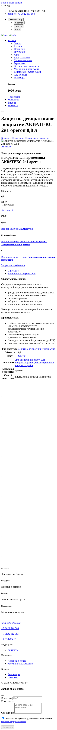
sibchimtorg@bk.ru (11, 623)
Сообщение (7, 712)
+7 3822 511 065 (10, 633)
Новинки (13, 677)
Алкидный (7, 210)
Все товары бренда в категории (24, 243)
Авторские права (17, 660)
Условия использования (20, 663)
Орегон (22, 356)
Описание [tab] (13, 270)
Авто (17, 29)
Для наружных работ (30, 361)
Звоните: (13, 13)
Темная (18, 26)
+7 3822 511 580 (26, 13)
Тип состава (7, 204)
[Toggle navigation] (2, 111)
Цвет (4, 201)
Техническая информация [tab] (21, 273)
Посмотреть (14, 96)
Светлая (19, 23)
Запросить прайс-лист (13, 265)
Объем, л (6, 191)
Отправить (8, 727)
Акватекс (6, 146)
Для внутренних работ (27, 359)
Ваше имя (6, 698)
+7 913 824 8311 (10, 639)
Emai (3, 701)
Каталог (12, 40)
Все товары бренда (17, 228)
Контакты (13, 650)
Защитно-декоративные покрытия (36, 349)
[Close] (2, 695)
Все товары (14, 674)
